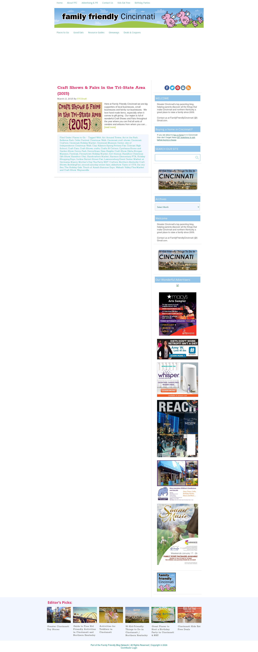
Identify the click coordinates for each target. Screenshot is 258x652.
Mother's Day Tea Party (91, 162)
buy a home (178, 134)
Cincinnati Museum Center (110, 143)
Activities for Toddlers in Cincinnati (107, 629)
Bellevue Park (67, 140)
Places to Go (79, 137)
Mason (74, 162)
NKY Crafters (111, 162)
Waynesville (83, 170)
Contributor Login (129, 647)
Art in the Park (130, 137)
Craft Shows (86, 148)
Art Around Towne (111, 137)
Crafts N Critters (109, 148)
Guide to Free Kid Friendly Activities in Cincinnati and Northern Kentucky (84, 631)
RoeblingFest (74, 164)
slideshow (116, 164)
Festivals (73, 153)
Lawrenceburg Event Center (118, 159)
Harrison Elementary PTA (123, 156)
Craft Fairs (73, 148)
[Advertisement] (129, 58)
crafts (97, 148)
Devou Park (80, 151)
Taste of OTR (129, 164)
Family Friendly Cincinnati (129, 19)
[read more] (110, 127)
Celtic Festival (82, 140)
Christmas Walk (98, 140)
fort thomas (115, 153)
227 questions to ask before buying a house (176, 138)
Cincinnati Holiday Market (82, 143)
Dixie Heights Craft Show (113, 151)
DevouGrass (93, 151)
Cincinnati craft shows (118, 140)
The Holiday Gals (73, 167)
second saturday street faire (96, 164)
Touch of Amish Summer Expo (99, 167)
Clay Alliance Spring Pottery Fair (109, 145)
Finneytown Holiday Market (93, 153)
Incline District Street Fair (89, 159)
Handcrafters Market (98, 156)
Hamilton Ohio (78, 156)
